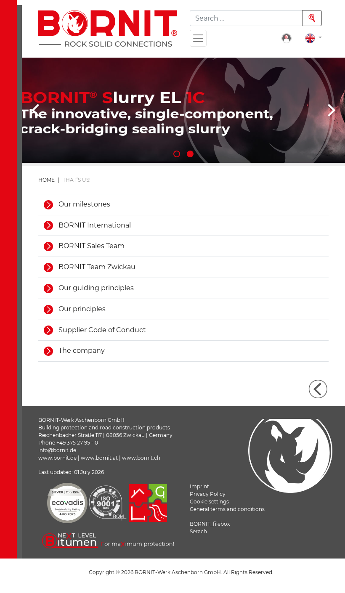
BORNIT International (94, 225)
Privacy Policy (208, 494)
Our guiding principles (95, 288)
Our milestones (83, 204)
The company (81, 351)
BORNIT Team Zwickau (96, 267)
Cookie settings (209, 501)
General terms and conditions (227, 509)
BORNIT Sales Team (91, 246)
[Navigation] (198, 38)
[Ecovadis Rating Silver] (67, 503)
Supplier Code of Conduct (101, 330)
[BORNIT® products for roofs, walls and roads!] (183, 110)
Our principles (81, 309)
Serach (198, 531)
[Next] (330, 110)
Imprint (199, 486)
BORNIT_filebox (210, 524)
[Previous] (36, 110)
